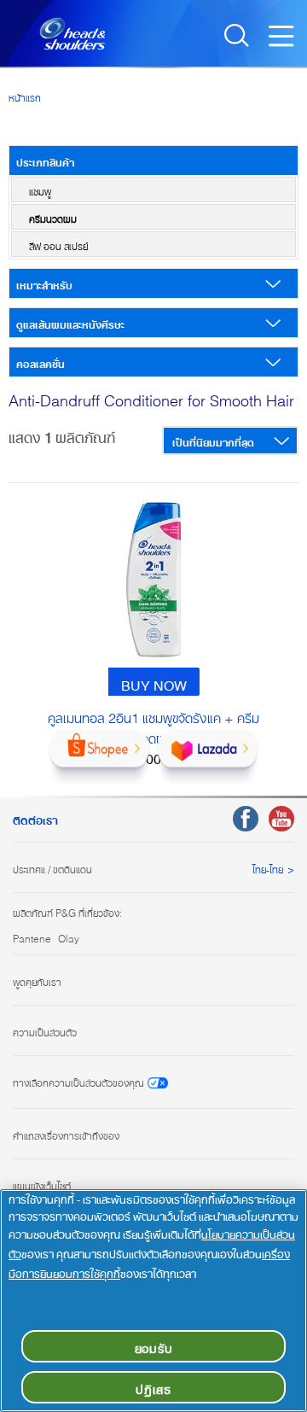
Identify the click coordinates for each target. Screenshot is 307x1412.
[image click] (153, 579)
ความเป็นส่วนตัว (45, 1030)
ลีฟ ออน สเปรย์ (58, 244)
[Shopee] (99, 757)
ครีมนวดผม (53, 216)
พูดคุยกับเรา (37, 980)
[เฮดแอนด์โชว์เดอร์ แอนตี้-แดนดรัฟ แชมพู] (61, 32)
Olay (68, 936)
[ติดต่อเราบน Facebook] (245, 818)
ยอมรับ (154, 1346)
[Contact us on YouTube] (281, 818)
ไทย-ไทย (267, 867)
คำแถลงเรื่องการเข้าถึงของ (66, 1133)
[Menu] (286, 40)
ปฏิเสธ (153, 1386)
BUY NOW (154, 682)
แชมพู (40, 189)
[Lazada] (207, 757)
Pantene (32, 936)
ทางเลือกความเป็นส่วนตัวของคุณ (78, 1081)
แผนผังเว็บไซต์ (42, 1184)
